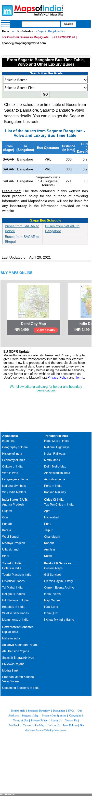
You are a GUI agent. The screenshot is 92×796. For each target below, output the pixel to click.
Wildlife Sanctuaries (15, 613)
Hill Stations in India (15, 600)
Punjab (7, 524)
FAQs (71, 710)
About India (10, 436)
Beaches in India (13, 607)
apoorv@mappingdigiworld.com (24, 43)
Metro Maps (52, 460)
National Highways (56, 447)
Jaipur (48, 530)
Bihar (5, 556)
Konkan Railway (55, 492)
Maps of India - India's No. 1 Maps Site (6, 10)
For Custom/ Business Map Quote (25, 37)
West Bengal (10, 536)
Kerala (6, 530)
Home (5, 31)
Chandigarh (52, 536)
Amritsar (49, 549)
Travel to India (12, 563)
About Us (56, 720)
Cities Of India (54, 499)
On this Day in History (58, 581)
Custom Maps (53, 568)
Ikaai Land (51, 607)
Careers (27, 725)
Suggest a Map (30, 715)
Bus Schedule (25, 31)
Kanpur (49, 543)
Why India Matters (14, 492)
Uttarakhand (10, 549)
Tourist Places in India (16, 574)
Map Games (52, 600)
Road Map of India (56, 441)
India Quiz (51, 613)
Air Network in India (57, 473)
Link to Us (54, 725)
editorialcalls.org (36, 386)
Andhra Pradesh (13, 504)
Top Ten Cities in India (59, 504)
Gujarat (7, 511)
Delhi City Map (33, 324)
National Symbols (14, 486)
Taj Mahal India (12, 587)
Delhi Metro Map (55, 466)
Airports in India (54, 479)
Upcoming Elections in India (20, 688)
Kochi (48, 556)
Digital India (10, 632)
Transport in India (56, 436)
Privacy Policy (58, 377)
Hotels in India (11, 568)
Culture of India (12, 466)
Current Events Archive (59, 587)
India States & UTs (15, 499)
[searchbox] (41, 24)
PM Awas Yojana (13, 664)
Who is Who (10, 473)
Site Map (39, 725)
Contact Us (71, 720)
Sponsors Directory (39, 710)
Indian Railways (55, 453)
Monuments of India (15, 619)
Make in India (11, 638)
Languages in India (15, 479)
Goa (5, 517)
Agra (47, 511)
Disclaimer (59, 710)
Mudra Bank (10, 670)
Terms (79, 377)
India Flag (8, 441)
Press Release (70, 725)
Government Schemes (18, 627)
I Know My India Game (59, 619)
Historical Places (13, 581)
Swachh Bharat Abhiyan (18, 657)
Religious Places (13, 594)
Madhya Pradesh (13, 543)
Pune (47, 524)
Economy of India (13, 460)
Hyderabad (51, 517)
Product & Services (57, 563)
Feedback (14, 725)
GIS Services (52, 574)
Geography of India (15, 447)
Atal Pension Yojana (15, 651)
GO (45, 94)
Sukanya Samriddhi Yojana (20, 645)
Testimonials (18, 710)
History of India (12, 453)
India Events (52, 594)
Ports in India (53, 486)
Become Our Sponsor (54, 715)
